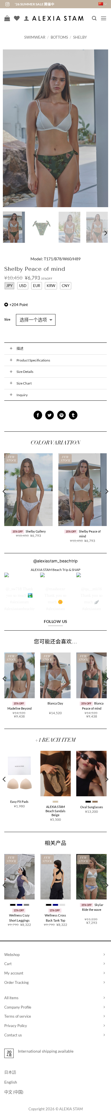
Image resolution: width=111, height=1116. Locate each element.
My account (13, 973)
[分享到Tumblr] (73, 415)
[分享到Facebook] (38, 415)
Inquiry (22, 395)
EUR (36, 285)
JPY (9, 285)
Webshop (12, 954)
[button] (94, 18)
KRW (51, 285)
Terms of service (17, 1016)
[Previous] (12, 128)
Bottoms (59, 37)
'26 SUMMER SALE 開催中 (34, 4)
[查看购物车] (7, 18)
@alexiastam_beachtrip (55, 560)
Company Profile (17, 1007)
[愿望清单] (17, 18)
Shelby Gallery (36, 531)
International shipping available (45, 1051)
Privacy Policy (15, 1025)
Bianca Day (55, 703)
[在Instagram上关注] (7, 4)
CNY (65, 285)
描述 (20, 348)
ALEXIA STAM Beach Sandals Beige (55, 811)
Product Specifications (33, 360)
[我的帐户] (26, 18)
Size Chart (24, 383)
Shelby (80, 37)
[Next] (99, 128)
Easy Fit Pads (19, 801)
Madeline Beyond (19, 708)
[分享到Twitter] (49, 415)
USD (22, 285)
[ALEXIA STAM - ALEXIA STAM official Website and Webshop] (57, 18)
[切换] (11, 348)
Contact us (13, 1035)
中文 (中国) (13, 1092)
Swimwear (34, 37)
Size (7, 319)
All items (11, 998)
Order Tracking (16, 982)
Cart (8, 963)
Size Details (25, 371)
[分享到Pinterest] (61, 415)
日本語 (10, 1072)
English (10, 1082)
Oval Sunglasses (91, 807)
